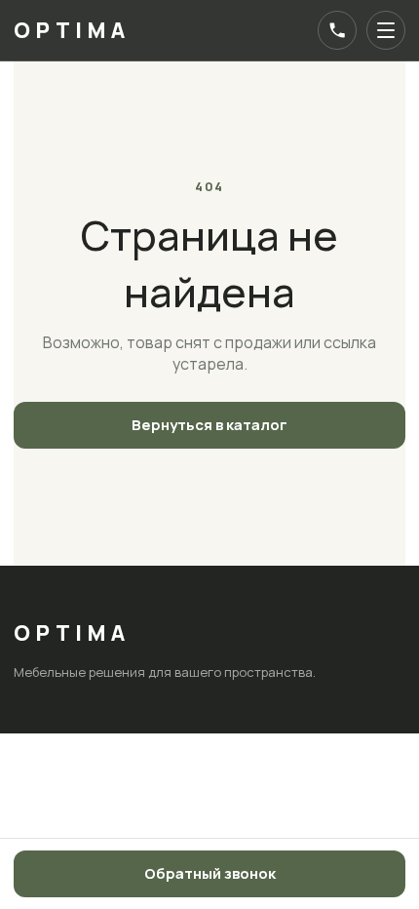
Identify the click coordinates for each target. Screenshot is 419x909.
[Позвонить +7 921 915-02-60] (337, 30)
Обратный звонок (210, 873)
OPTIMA (72, 30)
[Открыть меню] (385, 30)
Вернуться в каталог (209, 425)
